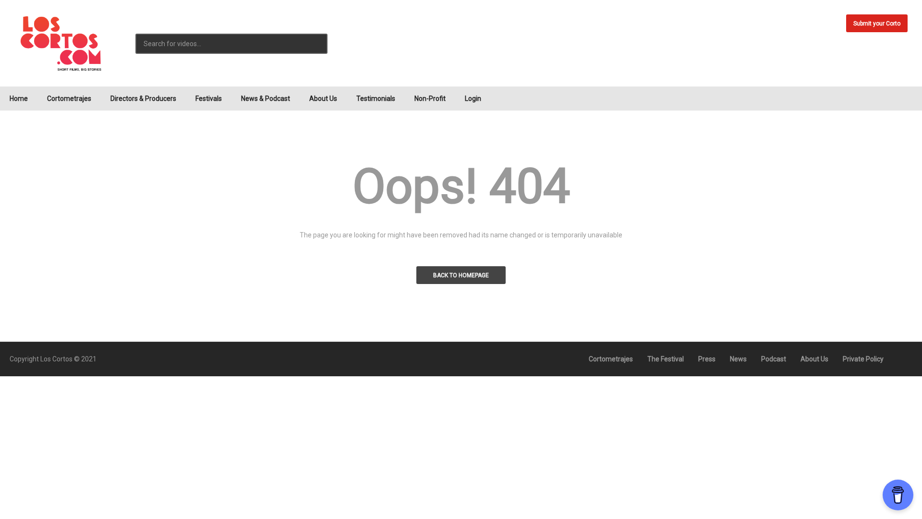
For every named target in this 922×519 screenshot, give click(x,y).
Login (473, 98)
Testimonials (375, 98)
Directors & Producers (143, 98)
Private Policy (863, 359)
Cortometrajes (69, 98)
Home (19, 98)
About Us (323, 98)
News (738, 359)
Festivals (208, 98)
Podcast (773, 359)
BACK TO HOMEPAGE (461, 275)
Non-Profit (430, 98)
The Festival (665, 359)
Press (707, 359)
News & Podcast (265, 98)
